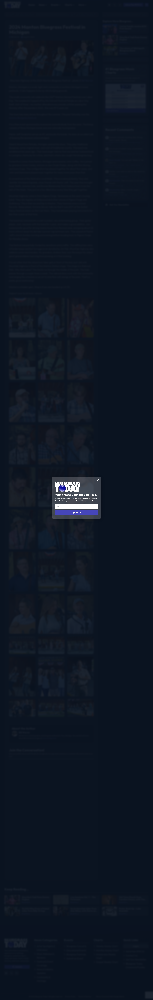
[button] (97, 480)
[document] (76, 500)
